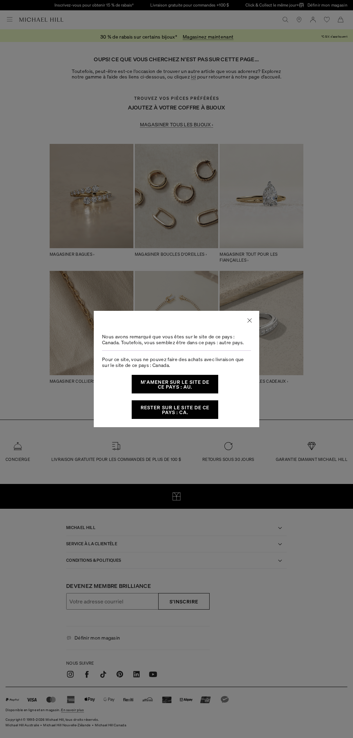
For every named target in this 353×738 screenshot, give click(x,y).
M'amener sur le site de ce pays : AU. (175, 384)
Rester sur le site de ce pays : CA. (175, 409)
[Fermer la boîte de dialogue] (249, 320)
